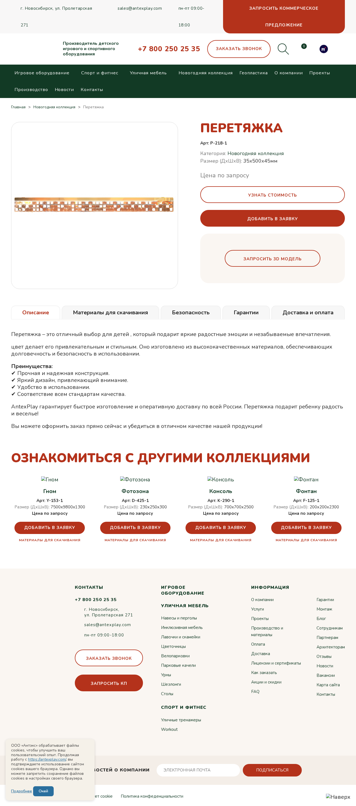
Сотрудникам (330, 628)
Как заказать (264, 672)
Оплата (258, 644)
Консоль (220, 491)
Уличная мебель (148, 73)
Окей (43, 791)
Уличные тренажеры (181, 720)
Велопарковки (175, 656)
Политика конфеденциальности (152, 796)
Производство (31, 90)
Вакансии (326, 675)
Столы (167, 694)
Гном (49, 491)
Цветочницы (173, 646)
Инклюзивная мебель (182, 627)
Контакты (92, 90)
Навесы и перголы (179, 618)
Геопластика (253, 73)
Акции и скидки (266, 682)
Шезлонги (171, 684)
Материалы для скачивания (49, 540)
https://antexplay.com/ (47, 759)
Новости (64, 90)
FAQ (255, 691)
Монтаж (324, 609)
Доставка (260, 653)
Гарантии (325, 599)
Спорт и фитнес (99, 73)
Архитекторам (331, 647)
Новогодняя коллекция (206, 73)
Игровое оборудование (42, 73)
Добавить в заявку (49, 527)
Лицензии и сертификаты (276, 663)
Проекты (319, 73)
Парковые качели (178, 665)
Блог (321, 618)
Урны (166, 675)
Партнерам (327, 637)
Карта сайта (328, 685)
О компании (289, 73)
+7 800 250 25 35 (169, 49)
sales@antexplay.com (140, 8)
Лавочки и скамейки (180, 637)
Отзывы (324, 656)
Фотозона (135, 491)
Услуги (257, 609)
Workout (169, 729)
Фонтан (306, 491)
